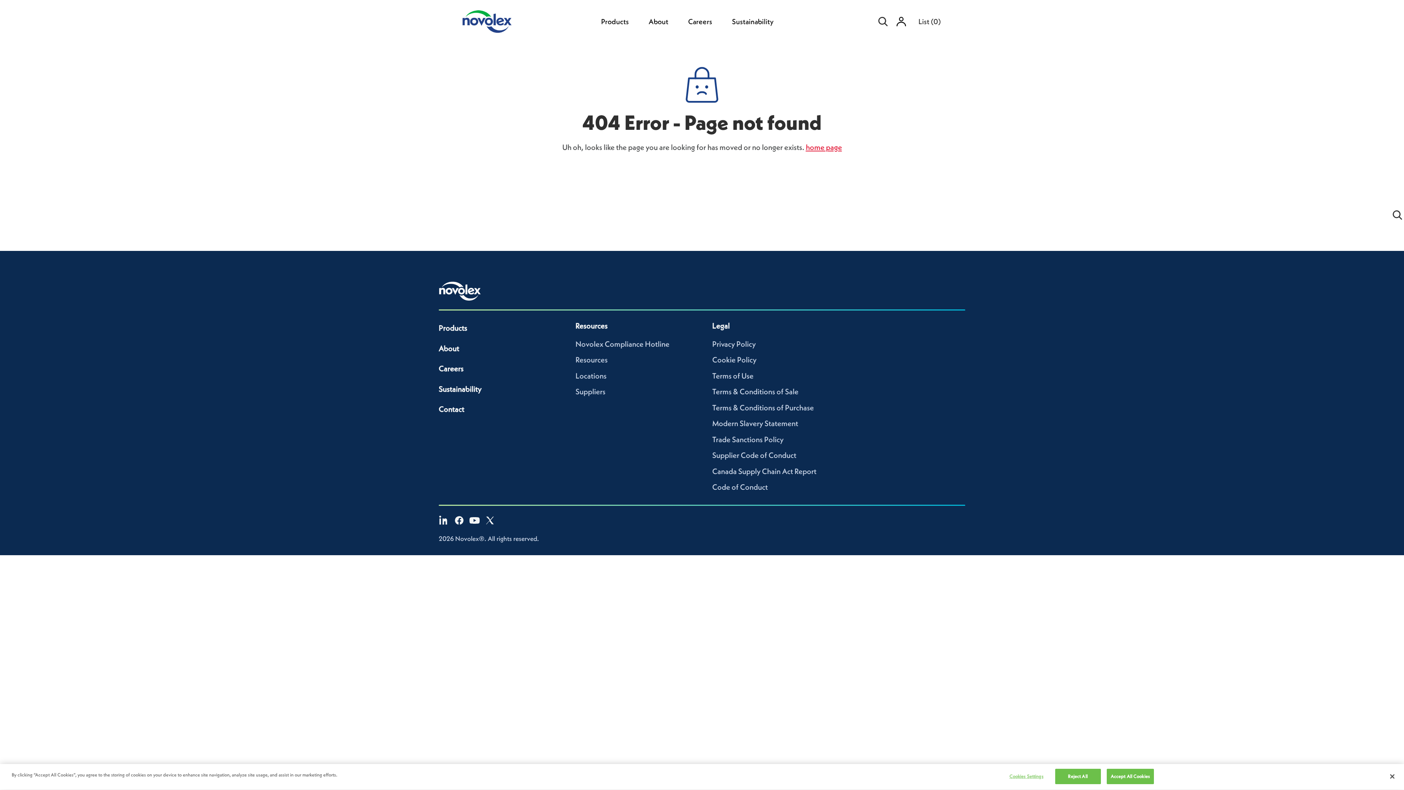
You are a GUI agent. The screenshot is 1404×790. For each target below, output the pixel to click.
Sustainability (753, 21)
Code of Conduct (740, 487)
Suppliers (590, 391)
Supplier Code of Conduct (754, 455)
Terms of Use (733, 376)
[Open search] (883, 21)
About (658, 21)
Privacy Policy (734, 344)
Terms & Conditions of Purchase (763, 408)
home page (824, 147)
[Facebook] (459, 520)
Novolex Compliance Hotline (622, 344)
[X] (490, 520)
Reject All (1077, 776)
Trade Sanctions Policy (748, 439)
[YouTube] (474, 520)
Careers (700, 21)
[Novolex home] (460, 291)
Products (615, 21)
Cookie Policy (734, 360)
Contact (451, 409)
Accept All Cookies (1130, 776)
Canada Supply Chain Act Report (764, 471)
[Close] (1392, 776)
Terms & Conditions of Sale (755, 391)
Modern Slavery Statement (755, 423)
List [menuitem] (929, 21)
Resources (591, 360)
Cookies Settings (1026, 776)
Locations (591, 376)
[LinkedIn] (444, 520)
